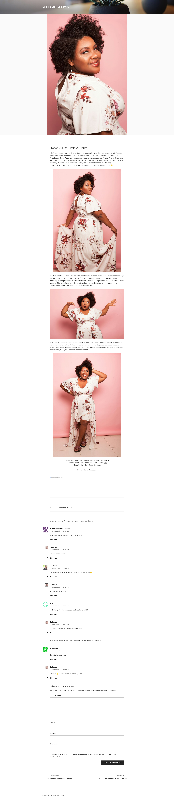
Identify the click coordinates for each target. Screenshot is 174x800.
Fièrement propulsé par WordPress (53, 795)
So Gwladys (55, 7)
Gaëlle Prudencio (66, 158)
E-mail (53, 733)
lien (107, 460)
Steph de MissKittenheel (60, 529)
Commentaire (55, 695)
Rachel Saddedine (90, 470)
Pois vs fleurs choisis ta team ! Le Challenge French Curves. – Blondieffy (78, 640)
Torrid (69, 507)
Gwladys (67, 145)
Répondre (53, 539)
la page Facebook (95, 163)
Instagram (82, 163)
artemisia (54, 648)
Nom (52, 723)
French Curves (59, 507)
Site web (53, 744)
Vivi (51, 603)
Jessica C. (54, 566)
